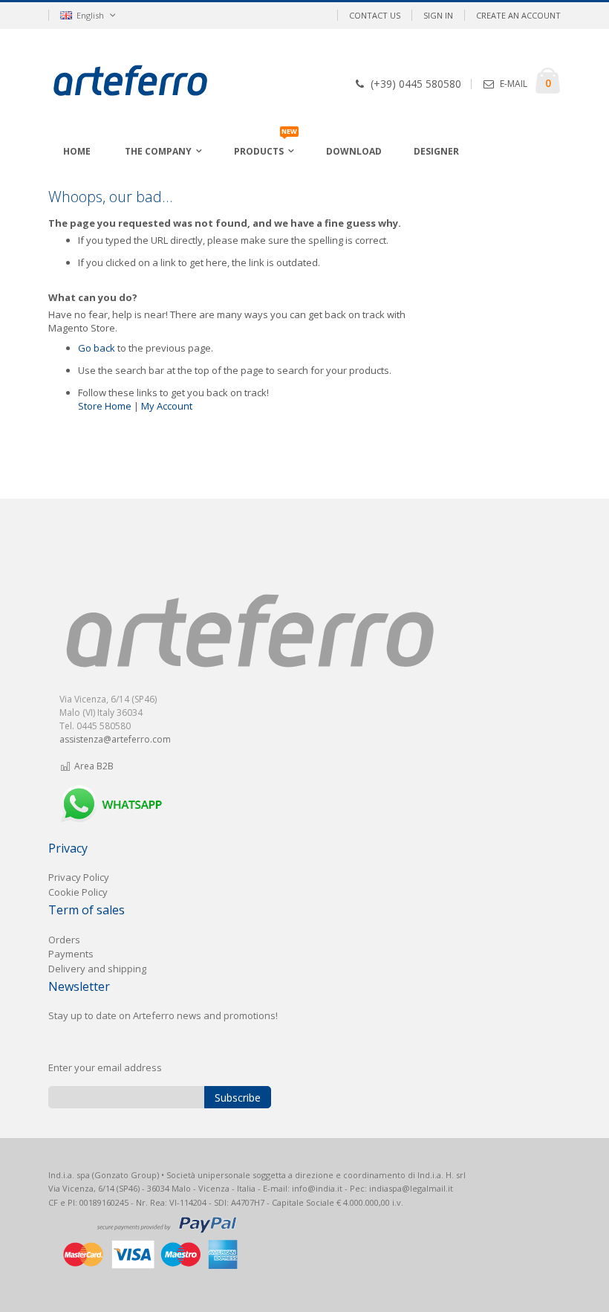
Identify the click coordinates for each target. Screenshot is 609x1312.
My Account (166, 406)
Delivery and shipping (97, 968)
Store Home (104, 406)
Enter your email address (105, 1067)
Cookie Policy (78, 892)
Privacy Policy (78, 877)
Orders (64, 939)
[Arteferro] (153, 82)
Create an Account (518, 15)
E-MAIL (513, 83)
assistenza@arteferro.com (115, 739)
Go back (96, 348)
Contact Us (374, 15)
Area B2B (93, 766)
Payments (71, 953)
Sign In (438, 15)
